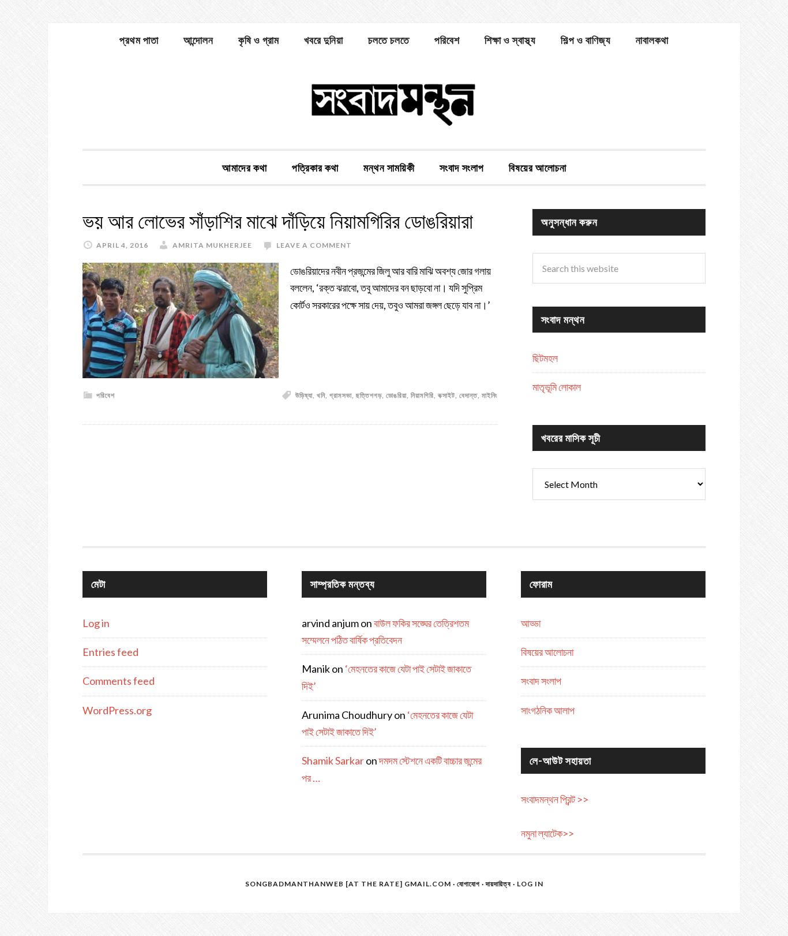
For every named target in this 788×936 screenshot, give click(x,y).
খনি (321, 395)
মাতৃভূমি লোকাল (556, 387)
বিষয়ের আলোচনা (547, 652)
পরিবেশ (105, 395)
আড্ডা (531, 623)
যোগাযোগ (468, 883)
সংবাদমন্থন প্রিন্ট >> (554, 799)
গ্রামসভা (340, 395)
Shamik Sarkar (333, 760)
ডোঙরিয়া (396, 395)
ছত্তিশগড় (369, 395)
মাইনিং (490, 395)
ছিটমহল (545, 358)
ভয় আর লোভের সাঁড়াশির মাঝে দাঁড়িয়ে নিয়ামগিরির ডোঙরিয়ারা (277, 221)
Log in (96, 623)
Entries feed (110, 652)
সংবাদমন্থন (394, 103)
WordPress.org (117, 710)
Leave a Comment (314, 245)
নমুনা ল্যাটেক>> (547, 833)
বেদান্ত (468, 395)
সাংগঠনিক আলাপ (548, 710)
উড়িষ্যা (304, 395)
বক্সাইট (446, 395)
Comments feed (118, 680)
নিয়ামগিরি (422, 395)
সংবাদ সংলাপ (541, 680)
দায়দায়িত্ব (498, 883)
